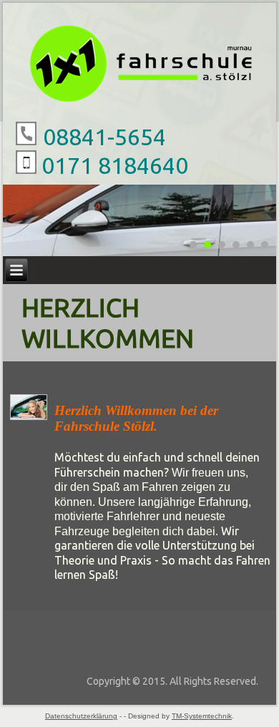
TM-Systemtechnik (202, 716)
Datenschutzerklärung (81, 716)
